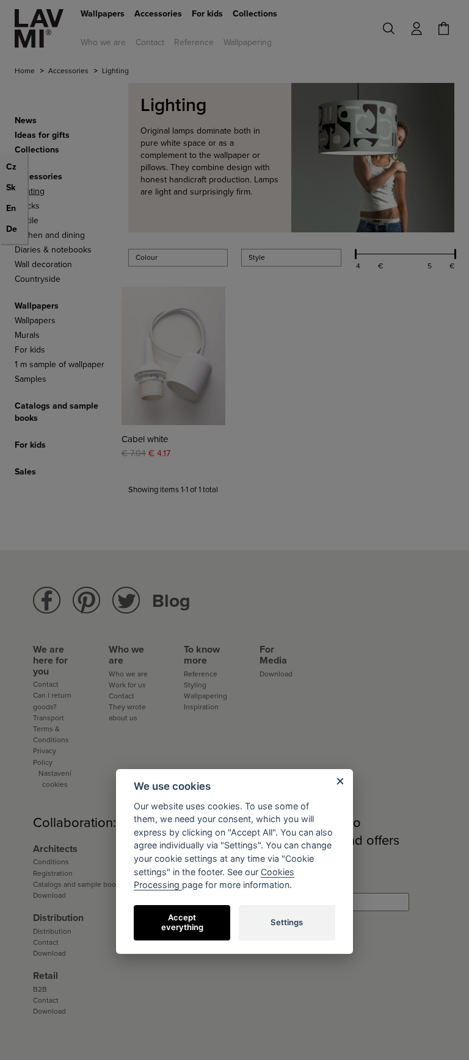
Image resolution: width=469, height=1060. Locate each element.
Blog (171, 601)
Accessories (158, 14)
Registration (53, 873)
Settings (287, 922)
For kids (207, 14)
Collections (255, 14)
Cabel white (145, 439)
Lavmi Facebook (46, 600)
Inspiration (201, 707)
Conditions (51, 862)
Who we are (103, 42)
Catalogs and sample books (78, 884)
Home (25, 70)
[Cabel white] (174, 356)
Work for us (127, 685)
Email (271, 883)
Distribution (52, 931)
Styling (195, 685)
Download (276, 674)
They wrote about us (127, 712)
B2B (40, 989)
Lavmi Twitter (126, 600)
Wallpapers (103, 14)
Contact (150, 42)
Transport (48, 718)
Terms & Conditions (51, 734)
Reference (194, 42)
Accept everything (182, 922)
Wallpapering (248, 42)
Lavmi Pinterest (86, 600)
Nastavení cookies (54, 779)
